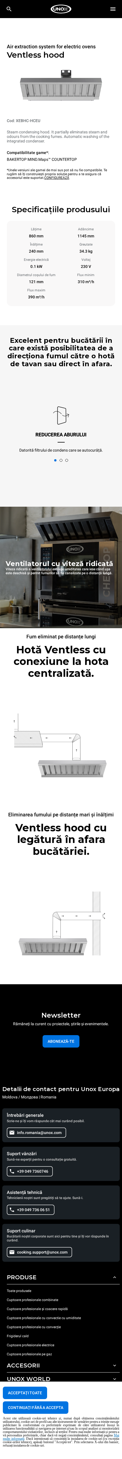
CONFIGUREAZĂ (56, 178)
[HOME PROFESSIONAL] (61, 9)
